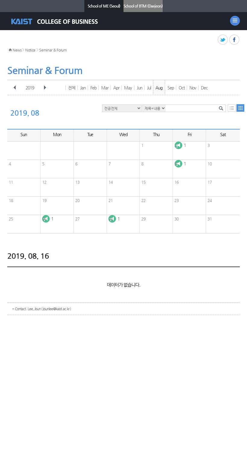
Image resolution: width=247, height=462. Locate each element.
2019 (30, 87)
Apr (116, 87)
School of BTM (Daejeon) (143, 6)
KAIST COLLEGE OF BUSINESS (59, 21)
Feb (93, 87)
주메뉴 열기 (235, 21)
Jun (139, 87)
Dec (204, 87)
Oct (182, 87)
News (17, 50)
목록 (232, 108)
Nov (192, 87)
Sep (170, 87)
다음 (44, 87)
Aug (158, 87)
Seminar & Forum (53, 50)
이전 (14, 87)
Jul (149, 87)
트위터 (223, 40)
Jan (83, 87)
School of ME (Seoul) (104, 6)
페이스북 (234, 40)
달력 (240, 108)
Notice (30, 50)
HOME (10, 50)
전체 (71, 87)
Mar (104, 87)
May (128, 87)
